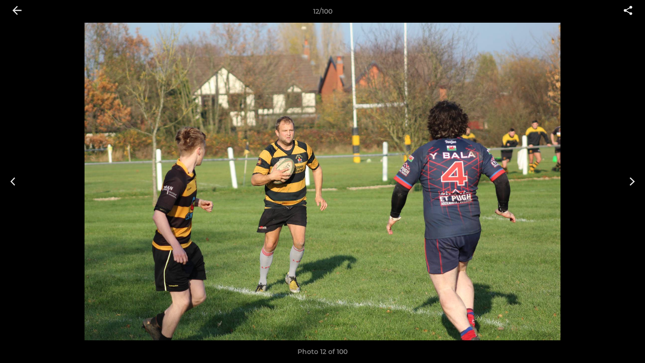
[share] (628, 11)
